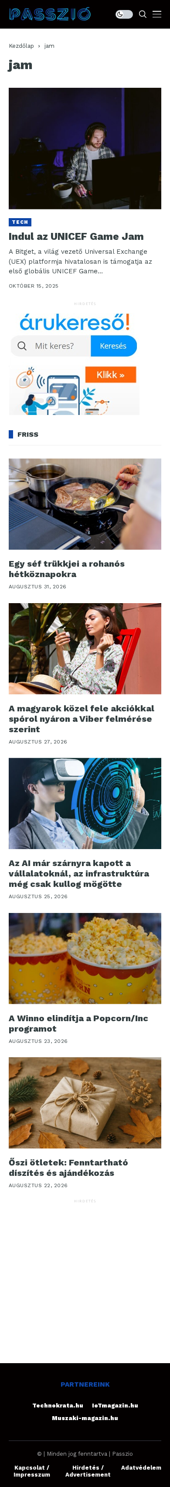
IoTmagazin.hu (115, 1405)
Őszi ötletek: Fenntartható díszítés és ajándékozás (68, 1167)
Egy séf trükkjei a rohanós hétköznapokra (67, 568)
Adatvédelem (141, 1467)
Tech (20, 222)
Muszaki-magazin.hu (85, 1418)
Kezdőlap (21, 46)
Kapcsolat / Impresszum (32, 1471)
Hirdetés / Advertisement (88, 1471)
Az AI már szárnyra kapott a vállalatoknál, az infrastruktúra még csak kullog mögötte (79, 873)
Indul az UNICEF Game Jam (76, 236)
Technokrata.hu (57, 1405)
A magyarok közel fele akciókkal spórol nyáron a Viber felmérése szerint (81, 718)
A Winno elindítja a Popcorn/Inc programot (78, 1023)
